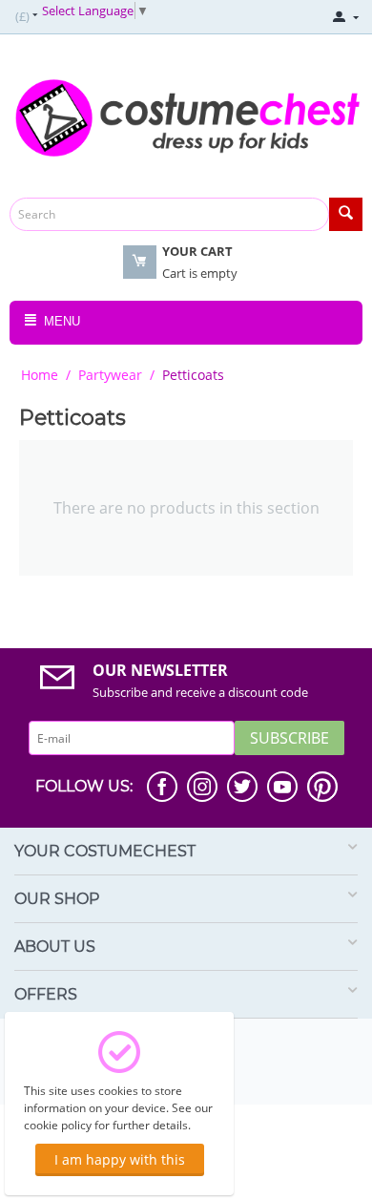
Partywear (110, 375)
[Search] (345, 214)
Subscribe (289, 737)
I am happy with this (119, 1159)
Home (39, 375)
